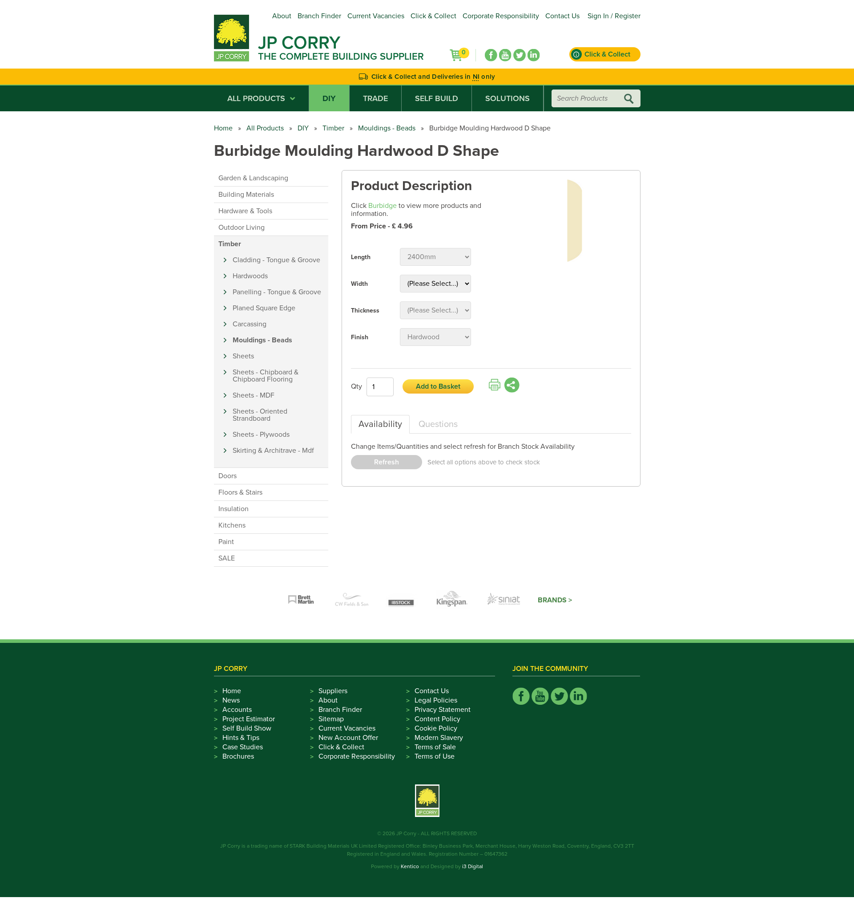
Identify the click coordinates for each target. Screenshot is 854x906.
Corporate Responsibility (501, 16)
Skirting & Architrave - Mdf (273, 450)
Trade (375, 98)
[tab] (380, 424)
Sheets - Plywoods (261, 434)
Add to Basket (438, 386)
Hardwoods (250, 276)
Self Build (436, 98)
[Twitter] (519, 55)
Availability (380, 424)
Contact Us (562, 16)
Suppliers (332, 691)
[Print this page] (494, 385)
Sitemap (331, 719)
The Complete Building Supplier (341, 56)
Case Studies (242, 747)
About (281, 16)
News (231, 700)
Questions (438, 424)
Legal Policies (436, 700)
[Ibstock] (402, 600)
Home (223, 128)
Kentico (410, 866)
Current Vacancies (375, 16)
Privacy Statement (443, 709)
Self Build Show (246, 728)
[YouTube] (505, 55)
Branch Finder (319, 16)
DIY (329, 98)
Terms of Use (435, 756)
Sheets (243, 356)
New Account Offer (348, 737)
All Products (256, 98)
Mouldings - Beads (386, 128)
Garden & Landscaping (253, 178)
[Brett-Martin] (301, 600)
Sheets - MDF (253, 395)
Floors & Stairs (240, 492)
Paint (226, 541)
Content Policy (437, 719)
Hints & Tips (240, 737)
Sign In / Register (614, 16)
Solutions (507, 98)
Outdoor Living (241, 227)
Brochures (238, 756)
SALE (226, 558)
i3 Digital (472, 866)
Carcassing (249, 324)
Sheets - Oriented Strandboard (260, 415)
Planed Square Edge (264, 308)
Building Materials (246, 194)
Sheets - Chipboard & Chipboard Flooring (265, 376)
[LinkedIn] (534, 55)
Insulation (233, 508)
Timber (333, 128)
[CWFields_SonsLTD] (352, 600)
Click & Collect (433, 16)
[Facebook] (491, 55)
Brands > (555, 600)
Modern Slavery (439, 737)
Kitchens (232, 525)
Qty (356, 386)
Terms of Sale (435, 747)
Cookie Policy (436, 728)
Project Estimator (248, 719)
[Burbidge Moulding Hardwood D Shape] (575, 221)
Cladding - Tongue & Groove (276, 260)
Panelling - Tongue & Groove (277, 292)
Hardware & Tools (245, 211)
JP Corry (299, 42)
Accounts (237, 709)
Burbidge (382, 205)
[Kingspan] (453, 600)
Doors (227, 475)
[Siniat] (504, 600)
